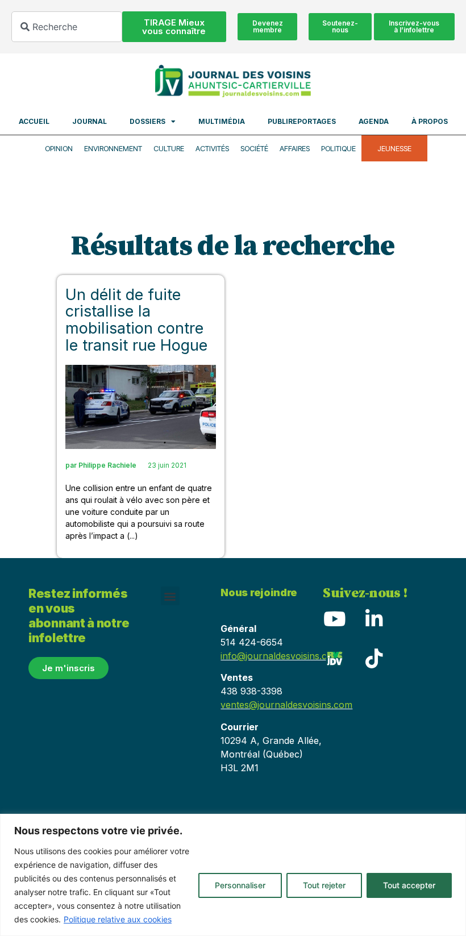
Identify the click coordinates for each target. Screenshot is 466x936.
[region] (233, 875)
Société (254, 148)
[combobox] (66, 26)
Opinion (59, 148)
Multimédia (221, 121)
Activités (212, 148)
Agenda (374, 121)
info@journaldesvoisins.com (280, 656)
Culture (168, 148)
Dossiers (147, 121)
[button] (170, 595)
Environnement (113, 148)
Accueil (34, 121)
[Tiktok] (374, 658)
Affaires (295, 148)
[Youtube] (334, 618)
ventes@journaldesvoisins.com (286, 704)
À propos (429, 121)
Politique (338, 148)
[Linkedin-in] (374, 618)
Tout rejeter (324, 885)
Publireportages (302, 121)
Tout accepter (409, 885)
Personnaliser (240, 885)
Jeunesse (394, 148)
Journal (89, 121)
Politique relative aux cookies (118, 919)
